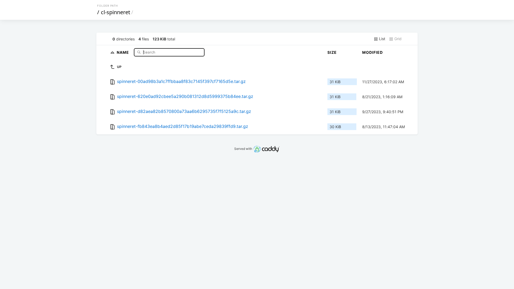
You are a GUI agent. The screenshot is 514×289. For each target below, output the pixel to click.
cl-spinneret (115, 12)
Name (123, 52)
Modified (372, 52)
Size (332, 52)
